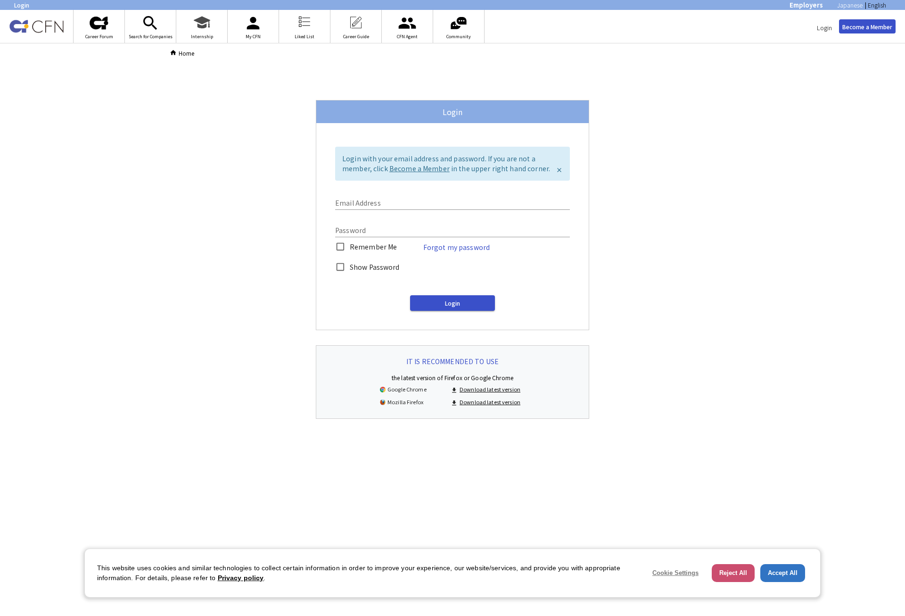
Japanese (850, 5)
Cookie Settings (675, 572)
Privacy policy (241, 578)
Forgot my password (456, 247)
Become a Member (867, 27)
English (877, 5)
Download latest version (490, 389)
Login (824, 27)
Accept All (783, 572)
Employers (806, 4)
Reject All (733, 572)
